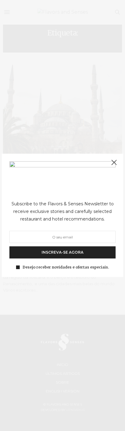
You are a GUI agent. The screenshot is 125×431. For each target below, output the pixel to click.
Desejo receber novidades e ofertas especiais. (66, 267)
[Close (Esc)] (114, 163)
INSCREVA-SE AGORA (62, 252)
